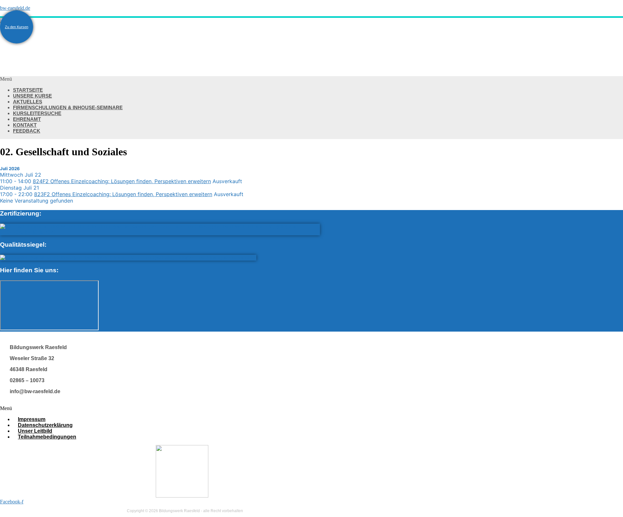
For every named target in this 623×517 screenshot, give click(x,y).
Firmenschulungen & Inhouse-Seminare (68, 107)
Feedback (26, 131)
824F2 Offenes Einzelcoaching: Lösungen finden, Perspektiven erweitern (122, 181)
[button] (194, 79)
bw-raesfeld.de (15, 8)
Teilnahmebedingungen (47, 437)
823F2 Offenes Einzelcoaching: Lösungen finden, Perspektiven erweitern (123, 194)
